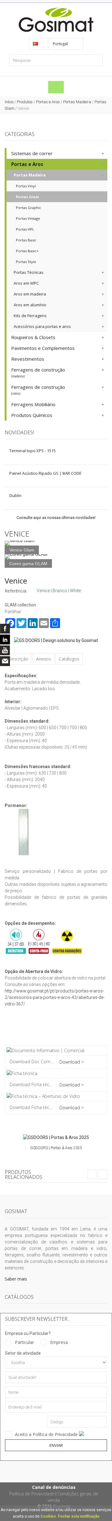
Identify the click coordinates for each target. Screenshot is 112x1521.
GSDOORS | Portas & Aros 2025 (56, 1148)
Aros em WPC (26, 283)
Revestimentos (27, 359)
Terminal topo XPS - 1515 (32, 450)
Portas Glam (27, 196)
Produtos (25, 102)
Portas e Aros (48, 102)
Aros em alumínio (30, 305)
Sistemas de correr (32, 153)
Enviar (56, 1445)
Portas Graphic (28, 207)
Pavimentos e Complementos (43, 348)
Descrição (18, 659)
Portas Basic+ (27, 251)
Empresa (59, 1342)
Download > (71, 1062)
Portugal (61, 43)
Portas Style (26, 261)
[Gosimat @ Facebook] (5, 629)
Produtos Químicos (31, 415)
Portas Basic (26, 240)
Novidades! (19, 432)
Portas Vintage (28, 218)
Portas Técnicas (29, 272)
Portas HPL (25, 229)
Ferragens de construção (38, 372)
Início (9, 102)
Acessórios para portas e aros (42, 326)
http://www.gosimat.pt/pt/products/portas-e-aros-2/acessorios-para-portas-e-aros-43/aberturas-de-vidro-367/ (55, 997)
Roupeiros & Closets (33, 337)
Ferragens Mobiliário (33, 404)
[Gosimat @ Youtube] (5, 650)
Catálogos (69, 659)
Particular (24, 1342)
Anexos (43, 659)
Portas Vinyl (26, 186)
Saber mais (16, 1279)
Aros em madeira (30, 294)
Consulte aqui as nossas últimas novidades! (56, 517)
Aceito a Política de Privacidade (47, 1434)
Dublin (15, 495)
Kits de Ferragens (30, 315)
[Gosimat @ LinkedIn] (5, 639)
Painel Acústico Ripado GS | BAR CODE (45, 473)
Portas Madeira (77, 102)
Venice (16, 581)
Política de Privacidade (31, 1494)
